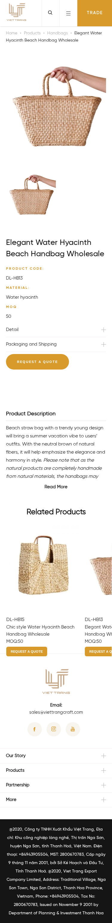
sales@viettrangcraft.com (56, 712)
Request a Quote (37, 362)
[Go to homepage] (16, 13)
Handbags (57, 33)
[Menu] (68, 13)
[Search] (50, 13)
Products (32, 33)
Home (11, 33)
